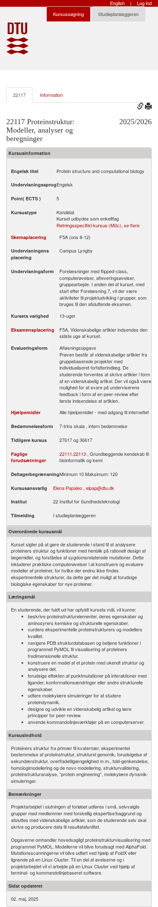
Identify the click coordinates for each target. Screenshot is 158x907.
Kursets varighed (30, 316)
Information (51, 94)
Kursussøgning (68, 14)
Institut (19, 501)
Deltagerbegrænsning (35, 474)
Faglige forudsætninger (28, 457)
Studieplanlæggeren (118, 14)
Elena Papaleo (67, 487)
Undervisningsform (32, 271)
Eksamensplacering (32, 330)
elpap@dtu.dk (100, 487)
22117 (19, 94)
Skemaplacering (28, 237)
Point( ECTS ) (26, 198)
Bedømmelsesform (32, 426)
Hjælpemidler (25, 412)
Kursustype (24, 212)
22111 (65, 454)
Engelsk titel (24, 171)
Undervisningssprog (33, 184)
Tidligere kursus (29, 440)
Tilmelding (23, 515)
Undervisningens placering (30, 254)
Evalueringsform (29, 348)
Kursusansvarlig (29, 488)
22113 (79, 454)
